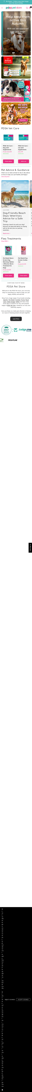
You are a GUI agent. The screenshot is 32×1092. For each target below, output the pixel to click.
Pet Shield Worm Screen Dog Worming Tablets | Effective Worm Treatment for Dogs (8, 262)
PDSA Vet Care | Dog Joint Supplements (8, 147)
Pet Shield (11, 300)
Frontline (17, 300)
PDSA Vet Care (11, 305)
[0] (29, 7)
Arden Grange (11, 301)
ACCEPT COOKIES (23, 999)
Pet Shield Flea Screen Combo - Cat (23, 260)
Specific (5, 300)
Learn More (16, 319)
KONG (18, 301)
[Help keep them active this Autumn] (16, 26)
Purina (23, 300)
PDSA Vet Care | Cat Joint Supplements (23, 147)
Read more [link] (6, 233)
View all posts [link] (5, 176)
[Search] (27, 7)
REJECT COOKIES (10, 999)
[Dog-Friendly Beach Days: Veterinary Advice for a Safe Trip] (15, 194)
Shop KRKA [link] (4, 241)
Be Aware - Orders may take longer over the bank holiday (17, 2)
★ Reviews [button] (30, 547)
